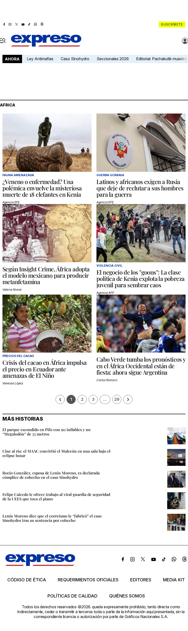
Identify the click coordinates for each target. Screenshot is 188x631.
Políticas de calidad (72, 596)
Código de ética (26, 580)
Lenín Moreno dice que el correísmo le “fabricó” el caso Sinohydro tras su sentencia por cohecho (52, 518)
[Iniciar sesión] (185, 41)
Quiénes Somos (127, 596)
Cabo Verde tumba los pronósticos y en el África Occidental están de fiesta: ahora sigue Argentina (141, 365)
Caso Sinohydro (75, 58)
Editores (140, 580)
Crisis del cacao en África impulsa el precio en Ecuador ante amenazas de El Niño (44, 368)
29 (116, 399)
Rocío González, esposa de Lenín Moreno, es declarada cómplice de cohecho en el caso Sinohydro (51, 475)
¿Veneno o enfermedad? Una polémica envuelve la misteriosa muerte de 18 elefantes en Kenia (42, 188)
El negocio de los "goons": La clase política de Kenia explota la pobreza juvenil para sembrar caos (140, 278)
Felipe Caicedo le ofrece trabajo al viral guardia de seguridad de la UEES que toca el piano (56, 496)
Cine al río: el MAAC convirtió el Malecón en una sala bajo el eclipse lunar (56, 453)
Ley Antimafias (40, 58)
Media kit (174, 580)
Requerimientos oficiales (88, 580)
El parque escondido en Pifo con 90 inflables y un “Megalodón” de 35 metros (46, 431)
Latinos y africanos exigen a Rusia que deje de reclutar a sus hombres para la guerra (140, 188)
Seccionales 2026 (113, 58)
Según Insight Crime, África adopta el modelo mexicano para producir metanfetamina (46, 275)
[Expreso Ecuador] (40, 564)
